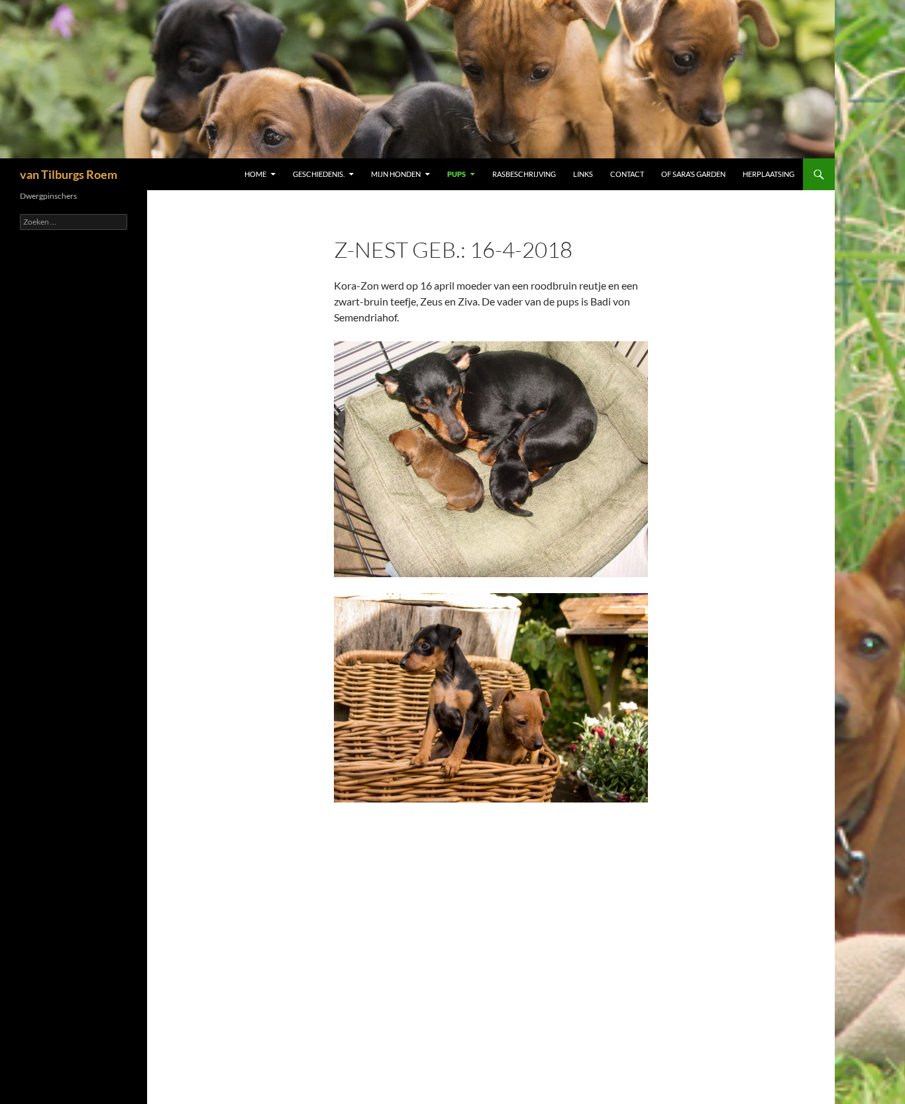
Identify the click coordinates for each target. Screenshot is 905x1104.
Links (583, 174)
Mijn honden (396, 174)
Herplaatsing (768, 174)
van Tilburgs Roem (68, 174)
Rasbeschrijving (524, 174)
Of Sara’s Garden (693, 174)
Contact (627, 174)
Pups (456, 174)
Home (255, 174)
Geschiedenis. (319, 174)
